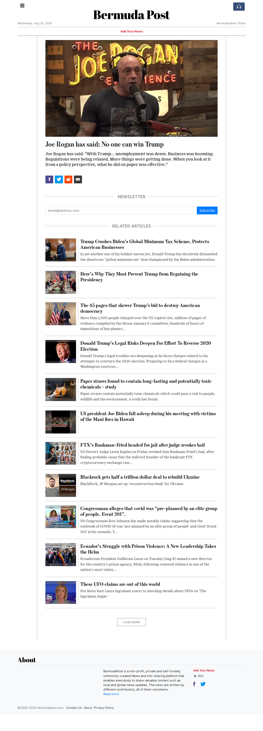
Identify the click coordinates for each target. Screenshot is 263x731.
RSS (200, 676)
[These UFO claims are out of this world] (60, 592)
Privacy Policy (104, 708)
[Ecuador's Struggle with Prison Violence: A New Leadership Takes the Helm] (60, 554)
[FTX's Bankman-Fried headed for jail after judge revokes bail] (60, 453)
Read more (111, 694)
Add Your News (131, 31)
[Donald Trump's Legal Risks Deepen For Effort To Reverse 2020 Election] (60, 351)
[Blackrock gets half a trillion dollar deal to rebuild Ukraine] (60, 485)
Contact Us (74, 708)
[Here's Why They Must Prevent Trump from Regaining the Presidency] (60, 282)
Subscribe (207, 210)
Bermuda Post (131, 14)
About (88, 708)
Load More (131, 622)
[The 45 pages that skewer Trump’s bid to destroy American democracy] (60, 313)
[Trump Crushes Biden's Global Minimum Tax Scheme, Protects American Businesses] (60, 249)
